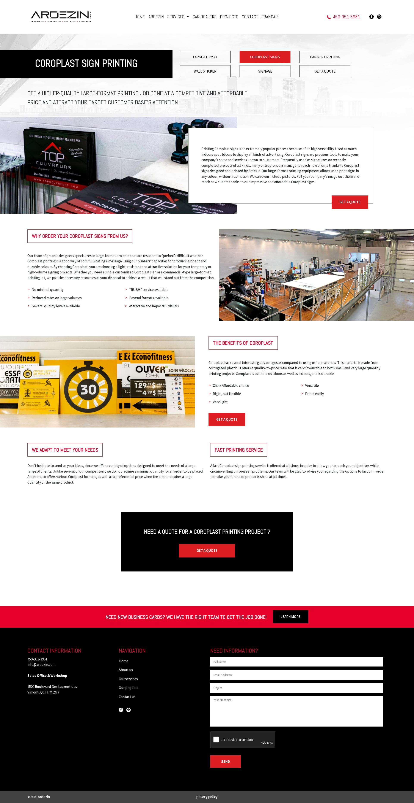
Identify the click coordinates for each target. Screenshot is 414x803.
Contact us (127, 696)
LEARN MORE (291, 616)
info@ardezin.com (41, 664)
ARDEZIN (156, 17)
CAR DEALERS (204, 17)
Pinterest (379, 17)
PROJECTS (229, 17)
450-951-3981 (346, 17)
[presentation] (243, 740)
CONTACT (250, 17)
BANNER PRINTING (325, 57)
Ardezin (44, 796)
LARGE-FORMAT (205, 57)
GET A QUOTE (325, 71)
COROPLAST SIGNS (265, 57)
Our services (128, 678)
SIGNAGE (265, 71)
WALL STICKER (205, 71)
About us (126, 669)
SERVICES (176, 17)
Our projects (128, 687)
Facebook (371, 17)
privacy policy (207, 796)
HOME (140, 17)
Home (123, 661)
